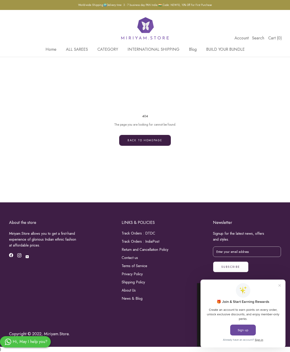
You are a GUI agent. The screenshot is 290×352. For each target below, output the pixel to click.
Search (258, 38)
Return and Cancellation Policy (145, 249)
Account (241, 38)
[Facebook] (11, 256)
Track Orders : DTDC (138, 233)
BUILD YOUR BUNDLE (225, 49)
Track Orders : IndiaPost (140, 241)
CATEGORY (107, 49)
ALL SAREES (77, 49)
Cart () (275, 38)
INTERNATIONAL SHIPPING (153, 49)
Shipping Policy (133, 282)
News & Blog (132, 298)
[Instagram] (19, 256)
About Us (129, 290)
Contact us (130, 257)
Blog (193, 49)
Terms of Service (134, 265)
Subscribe (230, 267)
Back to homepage (145, 140)
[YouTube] (27, 256)
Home (51, 49)
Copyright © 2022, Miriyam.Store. (39, 334)
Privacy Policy (132, 274)
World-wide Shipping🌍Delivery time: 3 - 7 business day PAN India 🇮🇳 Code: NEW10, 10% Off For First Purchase (145, 5)
